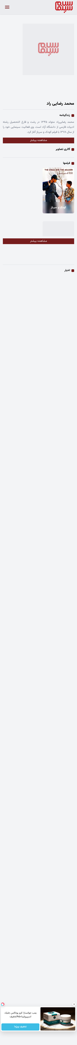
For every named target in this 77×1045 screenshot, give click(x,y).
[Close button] (74, 1004)
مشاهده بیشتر (38, 140)
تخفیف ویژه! (20, 1027)
